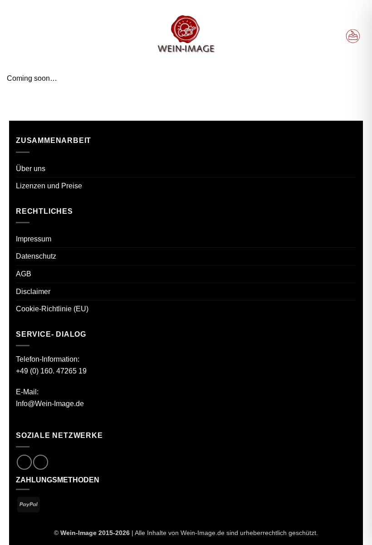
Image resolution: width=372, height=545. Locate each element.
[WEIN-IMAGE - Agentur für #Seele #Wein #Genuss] (186, 35)
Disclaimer (33, 291)
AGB (23, 274)
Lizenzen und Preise (49, 186)
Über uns (30, 168)
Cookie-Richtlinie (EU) (52, 309)
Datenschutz (36, 256)
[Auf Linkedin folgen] (40, 462)
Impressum (33, 239)
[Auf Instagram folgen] (24, 462)
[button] (17, 36)
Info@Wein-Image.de (50, 404)
